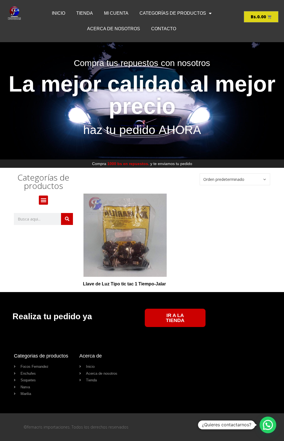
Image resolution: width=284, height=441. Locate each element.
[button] (43, 200)
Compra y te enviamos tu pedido (142, 163)
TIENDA (84, 13)
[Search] (67, 219)
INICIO (58, 13)
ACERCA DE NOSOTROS (113, 28)
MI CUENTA (116, 13)
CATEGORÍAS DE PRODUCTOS (173, 13)
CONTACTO (163, 28)
